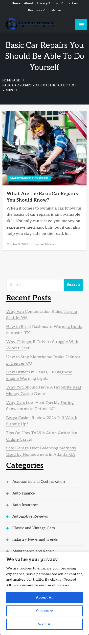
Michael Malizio (44, 244)
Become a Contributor (44, 10)
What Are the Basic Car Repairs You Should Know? (42, 197)
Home (16, 3)
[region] (44, 593)
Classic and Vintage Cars (33, 528)
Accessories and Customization (38, 481)
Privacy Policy (47, 3)
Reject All (44, 624)
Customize (44, 611)
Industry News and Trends (35, 539)
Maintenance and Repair (29, 178)
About (28, 3)
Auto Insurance (25, 505)
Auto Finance (23, 493)
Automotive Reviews (30, 516)
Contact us (69, 3)
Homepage (11, 80)
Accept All (44, 597)
